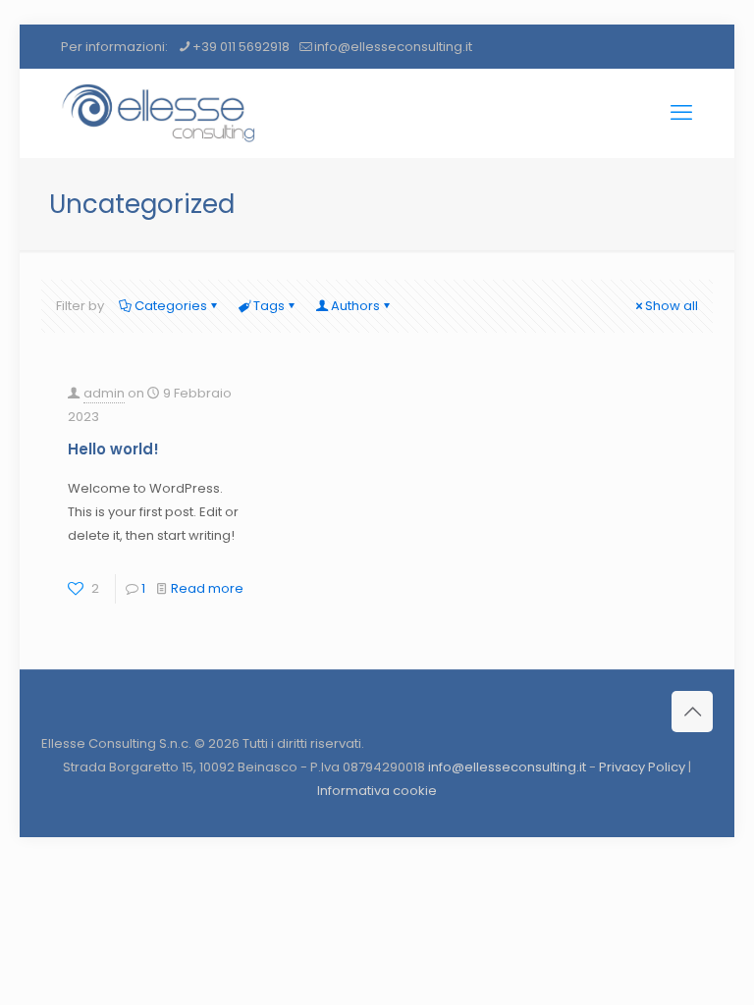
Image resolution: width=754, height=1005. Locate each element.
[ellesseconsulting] (159, 113)
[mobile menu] (681, 113)
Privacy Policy (642, 767)
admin (104, 393)
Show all (671, 305)
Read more (207, 588)
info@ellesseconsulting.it (393, 46)
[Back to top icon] (692, 711)
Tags (269, 305)
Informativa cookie (377, 790)
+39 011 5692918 (241, 46)
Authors (355, 305)
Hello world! (113, 449)
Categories (171, 305)
